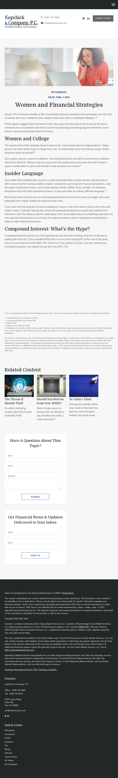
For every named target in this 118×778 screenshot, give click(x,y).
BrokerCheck (68, 593)
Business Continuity (48, 669)
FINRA (81, 627)
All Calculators (11, 764)
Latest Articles (11, 757)
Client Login (103, 18)
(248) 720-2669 (51, 17)
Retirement (9, 730)
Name (10, 456)
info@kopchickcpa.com (56, 23)
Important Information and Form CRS (21, 669)
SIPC (87, 627)
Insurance (9, 742)
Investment (10, 734)
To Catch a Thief (80, 399)
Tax (6, 745)
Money (8, 749)
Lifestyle (8, 753)
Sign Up (35, 555)
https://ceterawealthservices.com (19, 650)
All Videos (9, 760)
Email (10, 466)
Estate (7, 738)
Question (11, 476)
